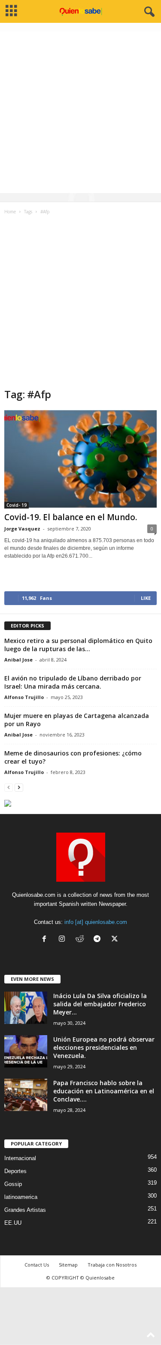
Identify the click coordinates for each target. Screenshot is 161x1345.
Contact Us (36, 1264)
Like (146, 598)
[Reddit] (81, 939)
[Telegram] (99, 939)
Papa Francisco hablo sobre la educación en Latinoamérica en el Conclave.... (103, 1091)
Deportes (15, 1171)
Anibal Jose (18, 659)
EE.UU (12, 1223)
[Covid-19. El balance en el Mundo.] (80, 459)
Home (10, 212)
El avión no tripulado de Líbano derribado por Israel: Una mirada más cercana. (72, 682)
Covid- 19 (16, 505)
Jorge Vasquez (22, 528)
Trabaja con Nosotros (112, 1264)
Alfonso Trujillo (24, 697)
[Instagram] (64, 939)
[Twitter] (116, 939)
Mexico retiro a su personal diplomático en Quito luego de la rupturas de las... (78, 645)
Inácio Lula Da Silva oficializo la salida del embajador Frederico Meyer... (100, 1004)
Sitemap (68, 1264)
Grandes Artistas (25, 1210)
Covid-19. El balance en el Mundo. (70, 517)
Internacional (20, 1158)
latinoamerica (20, 1197)
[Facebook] (46, 939)
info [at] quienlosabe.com (95, 922)
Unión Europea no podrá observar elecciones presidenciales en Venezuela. (104, 1047)
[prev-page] (8, 787)
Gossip (13, 1184)
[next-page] (19, 787)
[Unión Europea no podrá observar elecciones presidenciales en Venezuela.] (25, 1051)
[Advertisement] (80, 112)
